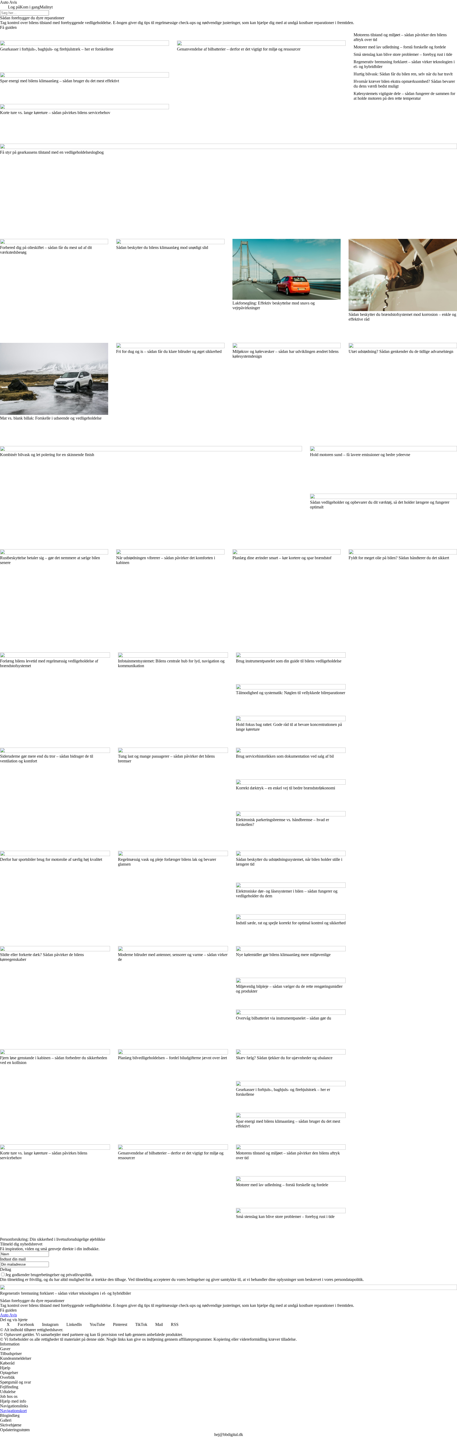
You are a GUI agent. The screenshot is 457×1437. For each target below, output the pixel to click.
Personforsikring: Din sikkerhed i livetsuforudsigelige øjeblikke (52, 1239)
